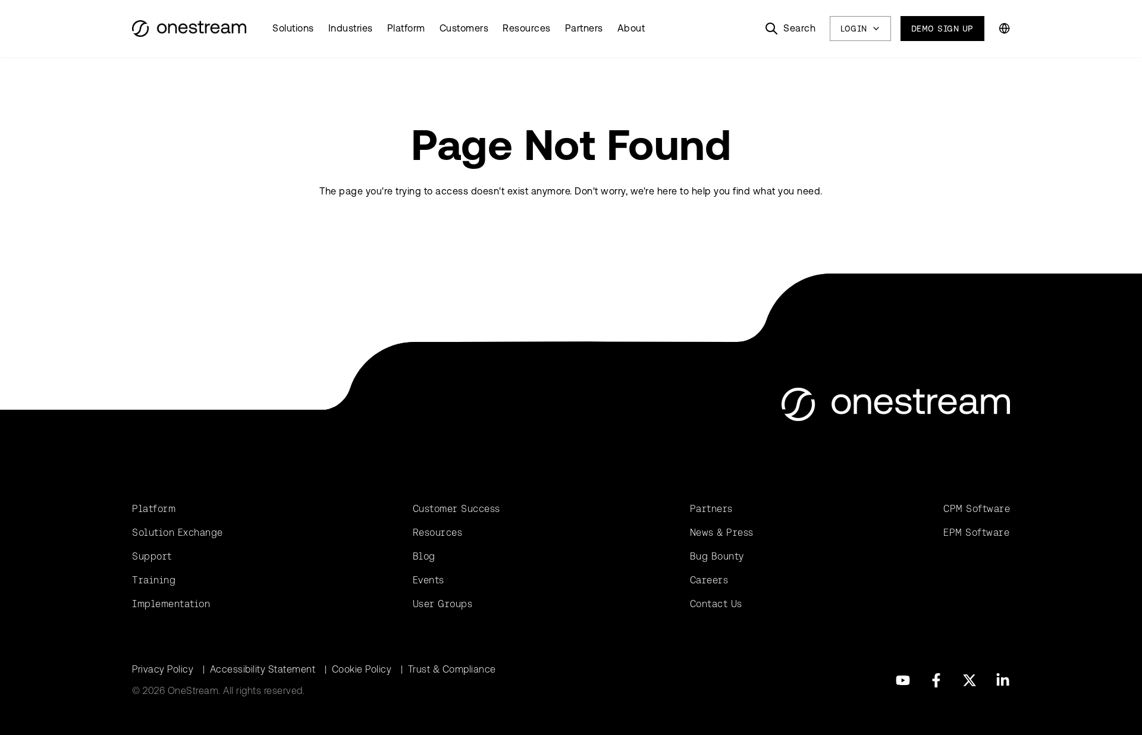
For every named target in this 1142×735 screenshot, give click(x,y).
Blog (424, 556)
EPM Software (976, 532)
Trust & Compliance (452, 669)
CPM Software (976, 508)
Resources (527, 28)
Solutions (293, 28)
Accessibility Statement (263, 669)
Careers (709, 580)
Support (152, 556)
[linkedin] (1003, 680)
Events (428, 580)
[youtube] (903, 680)
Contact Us (716, 604)
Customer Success (456, 508)
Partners (584, 28)
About (631, 28)
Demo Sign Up (942, 28)
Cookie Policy (362, 669)
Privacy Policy (162, 669)
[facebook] (936, 680)
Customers (464, 28)
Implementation (171, 604)
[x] (969, 680)
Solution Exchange (177, 532)
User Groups (443, 604)
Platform (406, 28)
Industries (350, 28)
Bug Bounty (717, 556)
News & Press (722, 532)
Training (153, 580)
